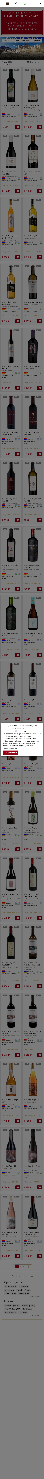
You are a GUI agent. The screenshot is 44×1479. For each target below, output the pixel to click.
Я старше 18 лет (11, 752)
